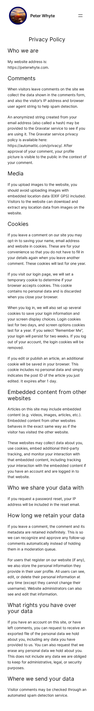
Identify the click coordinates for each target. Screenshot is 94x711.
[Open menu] (80, 16)
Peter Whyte (42, 15)
